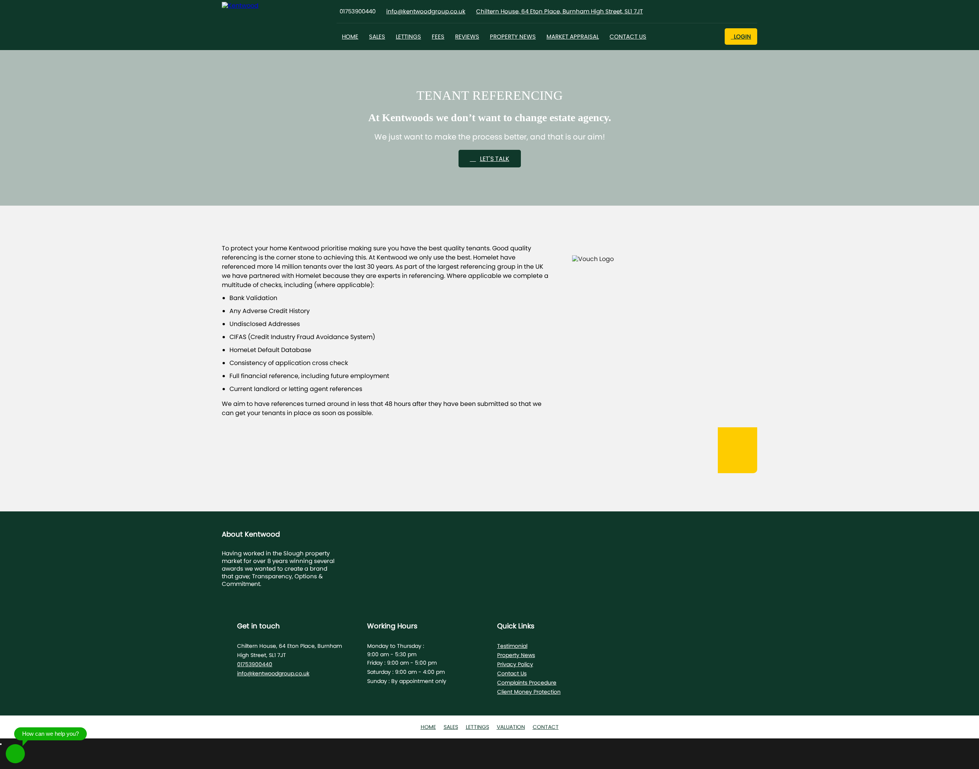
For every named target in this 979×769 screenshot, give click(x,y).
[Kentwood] (258, 5)
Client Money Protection (529, 692)
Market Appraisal (572, 36)
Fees (438, 36)
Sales (377, 36)
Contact (546, 727)
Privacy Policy (515, 664)
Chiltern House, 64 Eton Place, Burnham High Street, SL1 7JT (559, 11)
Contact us (628, 36)
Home (350, 36)
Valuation (511, 727)
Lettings (408, 36)
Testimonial (512, 646)
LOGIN (741, 36)
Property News (513, 36)
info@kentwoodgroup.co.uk (425, 11)
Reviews (467, 36)
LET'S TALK (494, 158)
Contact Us (512, 673)
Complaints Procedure (526, 682)
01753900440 (254, 664)
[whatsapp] (15, 753)
